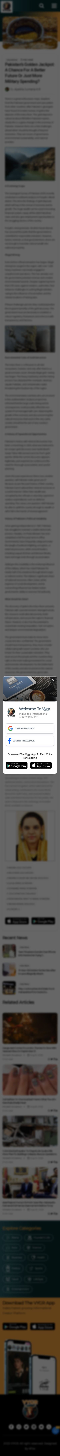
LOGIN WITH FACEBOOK (23, 741)
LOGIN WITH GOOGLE (24, 728)
